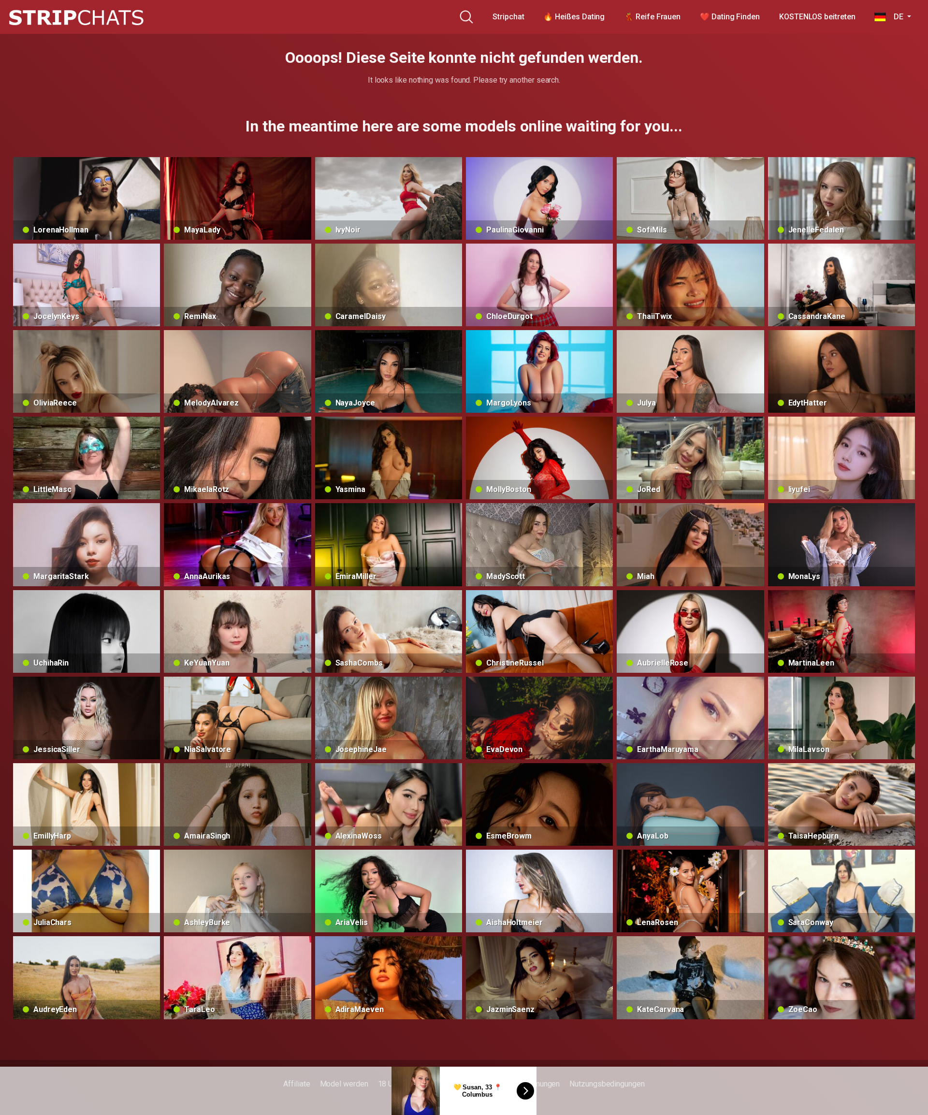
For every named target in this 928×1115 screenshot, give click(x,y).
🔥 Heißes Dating (574, 16)
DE (895, 16)
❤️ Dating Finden (730, 16)
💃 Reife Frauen (652, 16)
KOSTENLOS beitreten (817, 16)
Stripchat (508, 16)
